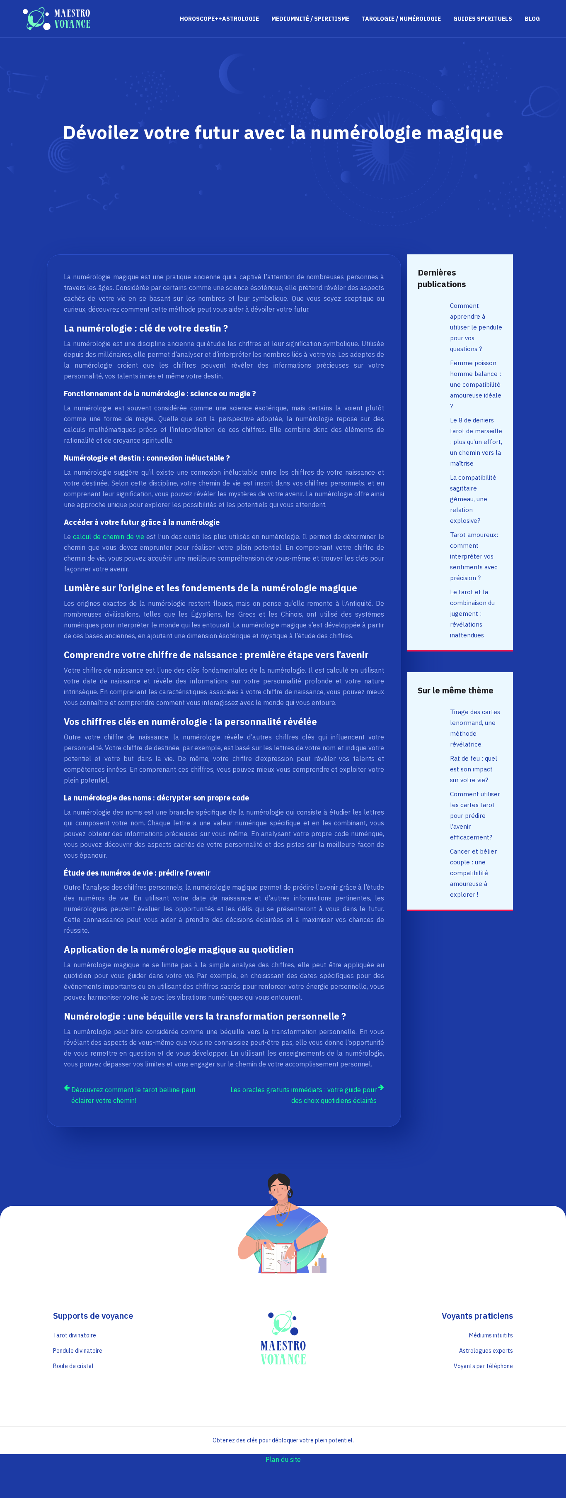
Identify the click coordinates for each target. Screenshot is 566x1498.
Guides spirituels (482, 18)
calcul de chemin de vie (108, 536)
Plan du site (283, 1459)
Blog (532, 18)
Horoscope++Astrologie (219, 18)
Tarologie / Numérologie (401, 18)
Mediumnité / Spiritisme (310, 18)
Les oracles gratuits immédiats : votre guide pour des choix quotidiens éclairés (303, 1095)
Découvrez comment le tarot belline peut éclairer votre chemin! (133, 1095)
